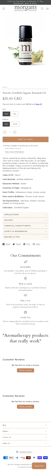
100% (15, 124)
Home (5, 87)
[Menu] (3, 9)
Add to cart (25, 139)
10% (6, 124)
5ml (14, 114)
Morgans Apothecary (21, 464)
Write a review (25, 370)
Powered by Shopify (25, 467)
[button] (42, 9)
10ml (6, 114)
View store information (14, 152)
